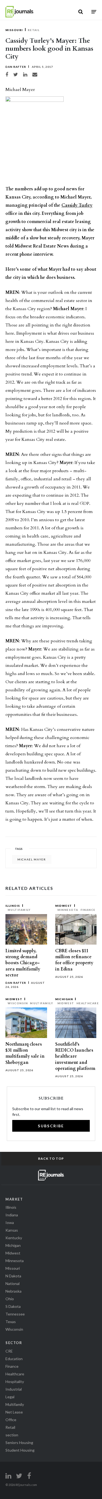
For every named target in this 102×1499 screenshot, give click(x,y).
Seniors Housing (19, 1442)
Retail (34, 30)
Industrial (13, 1389)
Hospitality (14, 1381)
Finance (88, 909)
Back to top (51, 1158)
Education (14, 1358)
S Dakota (13, 1306)
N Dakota (13, 1276)
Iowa (9, 1222)
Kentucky (13, 1237)
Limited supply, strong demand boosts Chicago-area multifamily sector (22, 963)
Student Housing (20, 1450)
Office (10, 1419)
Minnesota (67, 909)
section (11, 1435)
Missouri (14, 30)
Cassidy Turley (76, 205)
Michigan (64, 999)
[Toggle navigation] (94, 12)
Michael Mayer (31, 859)
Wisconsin (18, 1003)
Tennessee (15, 1314)
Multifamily (19, 909)
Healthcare (87, 1003)
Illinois (12, 905)
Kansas (11, 1230)
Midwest (63, 905)
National (12, 1283)
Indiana (11, 1215)
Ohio (9, 1298)
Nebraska (13, 1291)
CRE (9, 1351)
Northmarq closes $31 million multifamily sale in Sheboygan (25, 1053)
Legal (9, 1396)
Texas (10, 1321)
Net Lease (14, 1412)
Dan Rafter (15, 66)
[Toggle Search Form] (80, 12)
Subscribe (51, 1126)
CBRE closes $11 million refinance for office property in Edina (74, 960)
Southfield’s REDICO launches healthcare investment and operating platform (75, 1056)
